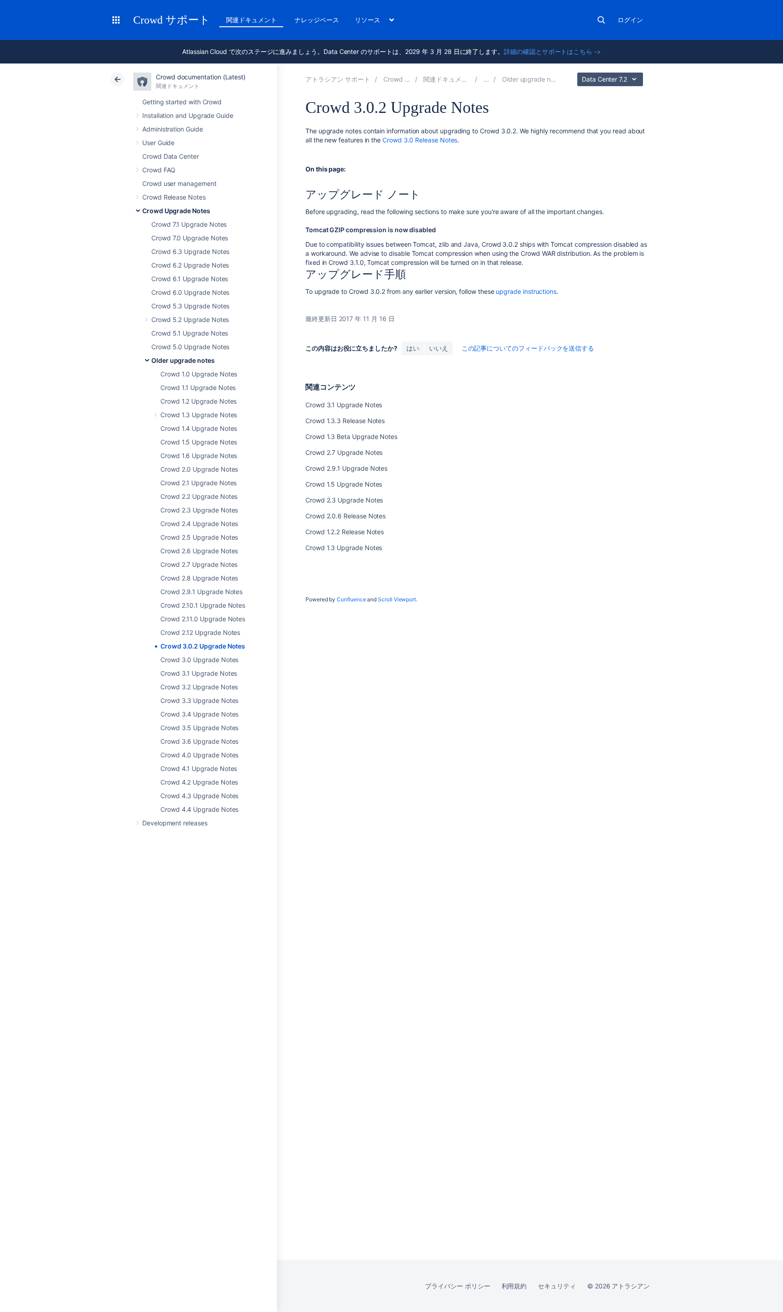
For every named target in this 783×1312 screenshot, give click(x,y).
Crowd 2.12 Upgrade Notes (200, 632)
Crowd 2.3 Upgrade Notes (199, 510)
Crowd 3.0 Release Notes (419, 140)
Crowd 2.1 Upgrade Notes (198, 483)
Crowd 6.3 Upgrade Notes (190, 251)
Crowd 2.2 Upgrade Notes (198, 496)
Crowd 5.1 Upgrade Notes (189, 333)
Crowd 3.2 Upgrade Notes (199, 687)
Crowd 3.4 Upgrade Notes (199, 714)
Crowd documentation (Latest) (201, 77)
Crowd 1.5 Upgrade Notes (198, 442)
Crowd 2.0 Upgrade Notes (199, 469)
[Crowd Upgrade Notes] (486, 79)
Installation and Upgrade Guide (187, 115)
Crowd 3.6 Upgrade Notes (199, 741)
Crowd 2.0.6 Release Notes (345, 516)
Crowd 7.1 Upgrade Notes (189, 224)
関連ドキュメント (251, 20)
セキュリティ (557, 1286)
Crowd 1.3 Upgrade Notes (198, 415)
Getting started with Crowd (182, 102)
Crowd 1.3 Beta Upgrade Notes (351, 436)
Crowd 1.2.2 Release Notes (344, 532)
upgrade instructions (526, 291)
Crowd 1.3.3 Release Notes (345, 420)
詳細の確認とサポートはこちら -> (552, 51)
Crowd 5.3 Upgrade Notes (190, 306)
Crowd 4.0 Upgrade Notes (199, 755)
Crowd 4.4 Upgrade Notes (199, 809)
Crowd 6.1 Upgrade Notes (189, 279)
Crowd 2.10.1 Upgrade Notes (202, 605)
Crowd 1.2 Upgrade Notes (198, 401)
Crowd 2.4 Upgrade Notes (199, 523)
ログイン (630, 20)
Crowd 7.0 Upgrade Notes (189, 238)
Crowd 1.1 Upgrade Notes (198, 387)
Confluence (351, 599)
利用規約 (514, 1286)
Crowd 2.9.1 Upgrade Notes (201, 591)
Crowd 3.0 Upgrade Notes (199, 659)
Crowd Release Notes (174, 197)
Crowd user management (179, 183)
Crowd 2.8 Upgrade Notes (199, 578)
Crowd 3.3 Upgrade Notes (199, 700)
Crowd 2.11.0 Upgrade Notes (202, 619)
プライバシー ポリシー (457, 1286)
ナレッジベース (317, 20)
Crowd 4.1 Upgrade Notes (198, 768)
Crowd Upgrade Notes (176, 211)
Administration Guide (172, 129)
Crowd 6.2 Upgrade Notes (190, 265)
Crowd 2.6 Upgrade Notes (199, 551)
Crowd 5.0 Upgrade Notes (190, 347)
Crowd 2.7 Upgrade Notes (198, 564)
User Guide (158, 142)
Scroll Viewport (397, 599)
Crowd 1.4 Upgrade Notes (198, 428)
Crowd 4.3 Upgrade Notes (199, 796)
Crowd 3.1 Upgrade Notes (198, 673)
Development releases (175, 823)
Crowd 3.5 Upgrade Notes (199, 728)
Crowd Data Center (170, 156)
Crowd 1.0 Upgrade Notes (198, 374)
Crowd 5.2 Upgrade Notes (190, 319)
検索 (601, 20)
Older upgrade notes (183, 360)
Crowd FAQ (158, 170)
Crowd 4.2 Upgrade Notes (199, 782)
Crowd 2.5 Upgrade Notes (199, 537)
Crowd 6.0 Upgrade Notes (190, 292)
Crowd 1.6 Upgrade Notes (198, 455)
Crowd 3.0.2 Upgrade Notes (202, 646)
